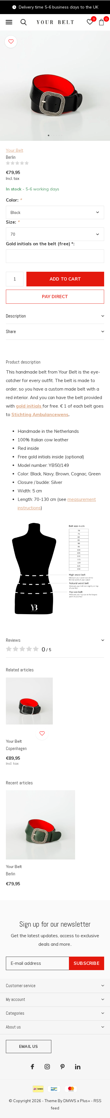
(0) (32, 163)
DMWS (69, 1100)
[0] (101, 22)
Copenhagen (16, 748)
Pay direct (55, 296)
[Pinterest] (62, 1066)
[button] (9, 22)
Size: (12, 222)
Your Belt (14, 150)
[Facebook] (32, 1066)
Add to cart (65, 279)
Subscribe (86, 963)
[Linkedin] (77, 1066)
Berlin (10, 874)
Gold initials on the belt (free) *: (40, 243)
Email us (28, 1046)
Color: (14, 200)
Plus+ (85, 1100)
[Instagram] (47, 1066)
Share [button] (11, 331)
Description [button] (16, 316)
